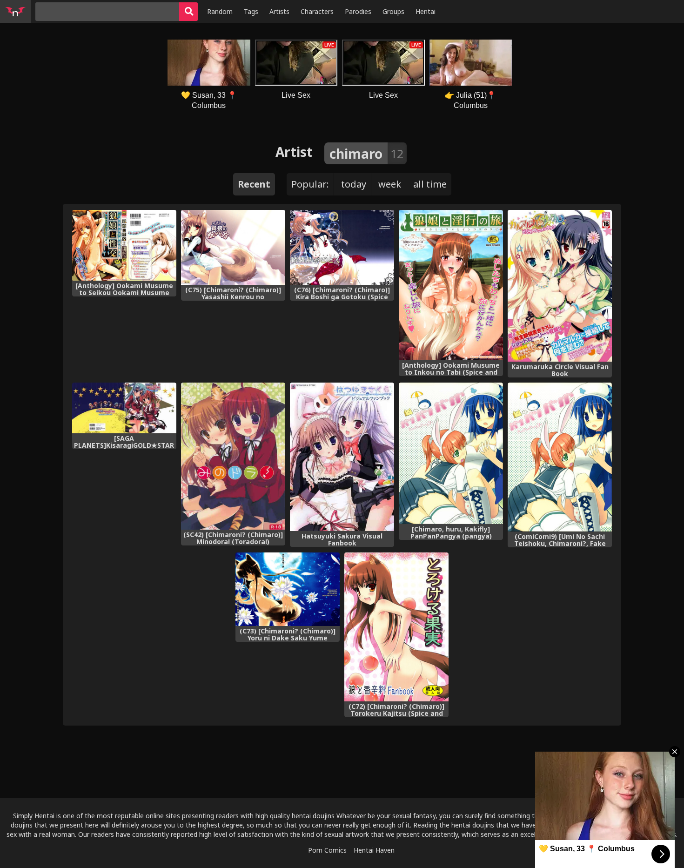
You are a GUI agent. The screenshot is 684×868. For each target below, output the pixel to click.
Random (220, 11)
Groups (393, 11)
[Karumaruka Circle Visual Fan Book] (560, 286)
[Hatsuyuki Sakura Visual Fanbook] (342, 457)
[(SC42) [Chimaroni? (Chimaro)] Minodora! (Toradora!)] (233, 456)
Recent (254, 184)
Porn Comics (327, 850)
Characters (317, 11)
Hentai (426, 11)
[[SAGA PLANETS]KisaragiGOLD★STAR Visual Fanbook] (124, 408)
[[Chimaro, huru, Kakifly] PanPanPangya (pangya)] (451, 453)
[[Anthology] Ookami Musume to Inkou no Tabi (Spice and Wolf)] (451, 285)
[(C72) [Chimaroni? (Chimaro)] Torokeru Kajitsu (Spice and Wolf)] (396, 626)
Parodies (358, 11)
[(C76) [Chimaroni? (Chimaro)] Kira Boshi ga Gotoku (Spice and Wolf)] (342, 247)
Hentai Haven (374, 850)
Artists (279, 11)
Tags (251, 11)
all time (430, 184)
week (389, 184)
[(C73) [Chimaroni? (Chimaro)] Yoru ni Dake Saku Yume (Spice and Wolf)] (287, 589)
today (353, 184)
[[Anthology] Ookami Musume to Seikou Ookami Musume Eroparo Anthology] (124, 245)
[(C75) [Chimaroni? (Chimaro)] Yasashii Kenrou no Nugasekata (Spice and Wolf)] (233, 247)
